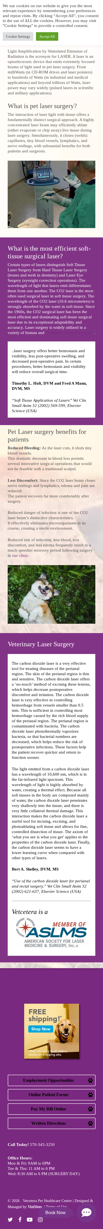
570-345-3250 (42, 1144)
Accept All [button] (47, 36)
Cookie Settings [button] (18, 36)
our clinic (20, 555)
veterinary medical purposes (70, 332)
